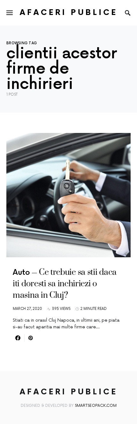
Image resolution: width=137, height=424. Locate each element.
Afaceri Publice (69, 12)
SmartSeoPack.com (96, 405)
